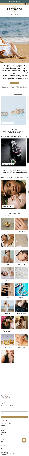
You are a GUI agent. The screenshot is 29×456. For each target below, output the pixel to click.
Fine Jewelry (3, 432)
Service (2, 434)
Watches (3, 425)
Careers (2, 439)
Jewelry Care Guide (5, 437)
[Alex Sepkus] (7, 224)
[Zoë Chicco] (7, 356)
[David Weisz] (21, 240)
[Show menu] (2, 4)
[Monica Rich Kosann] (21, 306)
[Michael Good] (7, 306)
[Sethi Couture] (7, 340)
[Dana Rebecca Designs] (7, 240)
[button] (4, 4)
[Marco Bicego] (21, 273)
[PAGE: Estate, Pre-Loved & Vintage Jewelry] (7, 322)
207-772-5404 (4, 454)
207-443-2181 (4, 451)
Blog (2, 441)
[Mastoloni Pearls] (21, 289)
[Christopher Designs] (21, 224)
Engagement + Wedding (6, 423)
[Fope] (7, 256)
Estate (2, 430)
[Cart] (27, 4)
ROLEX (2, 427)
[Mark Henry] (7, 289)
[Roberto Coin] (21, 322)
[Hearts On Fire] (21, 256)
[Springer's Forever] (21, 340)
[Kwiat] (7, 273)
